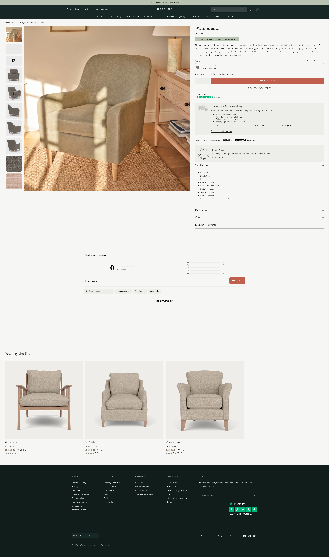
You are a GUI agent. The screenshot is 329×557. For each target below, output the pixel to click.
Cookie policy (220, 536)
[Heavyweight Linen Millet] (11, 450)
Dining (118, 16)
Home (7, 22)
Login (169, 494)
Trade (106, 498)
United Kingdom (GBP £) (84, 536)
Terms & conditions (204, 536)
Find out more (217, 157)
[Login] (251, 9)
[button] (205, 262)
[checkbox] (154, 291)
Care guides (109, 490)
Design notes (202, 210)
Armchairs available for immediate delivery (214, 74)
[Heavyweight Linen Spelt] (14, 450)
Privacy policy (235, 536)
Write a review (237, 280)
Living (127, 16)
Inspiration (88, 9)
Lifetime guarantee (80, 494)
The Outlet (108, 502)
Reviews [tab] (91, 282)
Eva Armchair (90, 442)
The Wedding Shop (144, 494)
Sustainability (78, 498)
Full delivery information (221, 131)
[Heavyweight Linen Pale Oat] (9, 450)
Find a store (172, 486)
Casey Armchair (11, 442)
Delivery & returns (205, 225)
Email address (206, 492)
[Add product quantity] (198, 81)
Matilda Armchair (173, 442)
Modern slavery (79, 509)
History (75, 486)
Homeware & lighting (175, 16)
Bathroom (148, 16)
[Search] (243, 9)
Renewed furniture (80, 502)
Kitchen (99, 16)
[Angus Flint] (6, 450)
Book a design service (177, 490)
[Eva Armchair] (124, 400)
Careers (170, 502)
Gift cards (108, 494)
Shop (69, 9)
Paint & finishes (195, 16)
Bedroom (137, 16)
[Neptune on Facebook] (244, 536)
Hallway (159, 16)
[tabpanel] (164, 309)
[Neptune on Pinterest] (249, 536)
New (207, 16)
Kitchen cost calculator (177, 498)
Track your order (111, 486)
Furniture (14, 22)
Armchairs (29, 22)
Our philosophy (79, 482)
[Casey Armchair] (44, 400)
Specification (202, 165)
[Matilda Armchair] (205, 400)
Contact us (172, 482)
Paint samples (141, 490)
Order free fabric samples (314, 61)
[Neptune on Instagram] (255, 536)
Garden (109, 16)
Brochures (139, 482)
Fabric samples (142, 486)
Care (197, 217)
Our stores (76, 490)
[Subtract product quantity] (207, 81)
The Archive (228, 16)
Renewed (216, 16)
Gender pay (77, 506)
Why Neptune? (102, 9)
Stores (77, 9)
